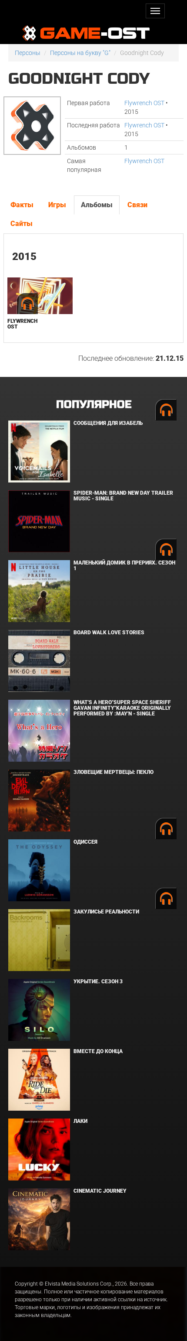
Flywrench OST (144, 102)
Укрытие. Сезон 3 (98, 981)
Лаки (80, 1121)
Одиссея (85, 842)
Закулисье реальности (106, 912)
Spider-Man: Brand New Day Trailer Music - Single (123, 496)
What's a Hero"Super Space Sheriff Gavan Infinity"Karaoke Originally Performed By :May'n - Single (122, 708)
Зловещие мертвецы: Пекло (113, 772)
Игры (57, 205)
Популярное (93, 404)
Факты (21, 205)
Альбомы (97, 205)
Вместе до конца (98, 1051)
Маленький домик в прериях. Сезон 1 (124, 565)
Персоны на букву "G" (80, 52)
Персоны (27, 52)
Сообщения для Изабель (108, 423)
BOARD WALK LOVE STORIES (108, 632)
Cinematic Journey (100, 1191)
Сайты (21, 223)
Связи (137, 205)
